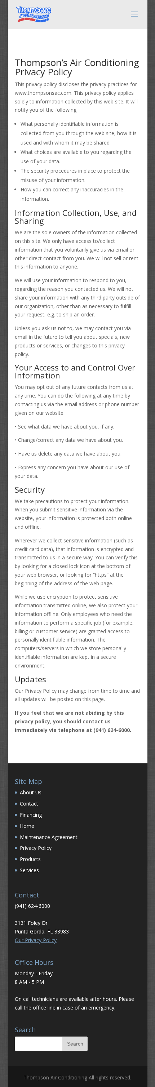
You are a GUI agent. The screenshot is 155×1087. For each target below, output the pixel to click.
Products (30, 859)
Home (27, 825)
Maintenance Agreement (49, 837)
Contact (29, 803)
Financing (31, 814)
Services (29, 870)
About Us (30, 792)
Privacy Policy (36, 847)
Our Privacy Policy (36, 940)
